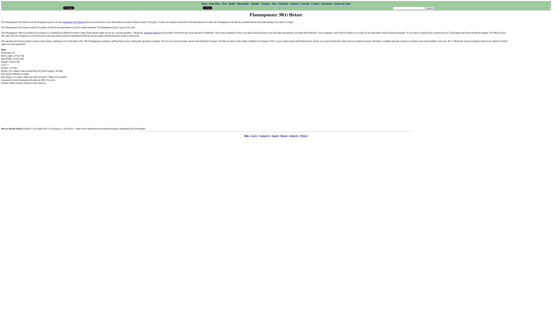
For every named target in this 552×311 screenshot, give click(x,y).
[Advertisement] (529, 36)
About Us (293, 135)
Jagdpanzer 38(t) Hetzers (74, 21)
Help (246, 135)
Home (204, 3)
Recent (283, 135)
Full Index (283, 3)
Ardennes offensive (152, 32)
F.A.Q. (254, 135)
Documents (326, 3)
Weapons (265, 3)
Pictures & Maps (342, 3)
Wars (224, 3)
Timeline (255, 3)
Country (315, 3)
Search (275, 135)
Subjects (294, 3)
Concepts (304, 3)
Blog (274, 3)
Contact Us (264, 135)
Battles (232, 3)
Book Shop (214, 3)
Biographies (243, 3)
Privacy (304, 135)
